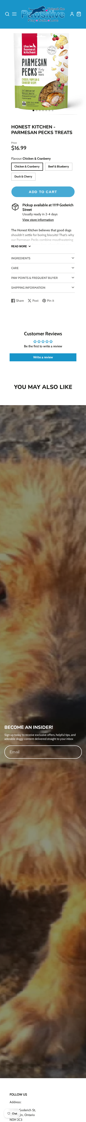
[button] (33, 110)
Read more (19, 246)
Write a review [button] (43, 357)
